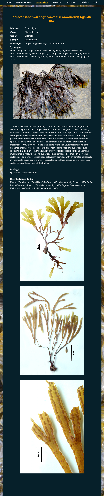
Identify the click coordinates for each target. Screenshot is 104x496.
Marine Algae (42, 2)
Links (95, 2)
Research (57, 2)
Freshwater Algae (23, 2)
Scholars (85, 2)
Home (8, 2)
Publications (71, 2)
